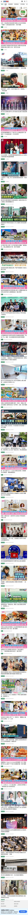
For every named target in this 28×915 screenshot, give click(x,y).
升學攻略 (22, 4)
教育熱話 (16, 4)
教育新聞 (10, 4)
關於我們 (2, 903)
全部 (5, 4)
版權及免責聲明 (17, 901)
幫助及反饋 (16, 903)
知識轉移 (2, 70)
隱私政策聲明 (3, 906)
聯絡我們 (2, 901)
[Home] (6, 1)
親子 (2, 49)
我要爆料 (15, 906)
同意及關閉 (22, 911)
